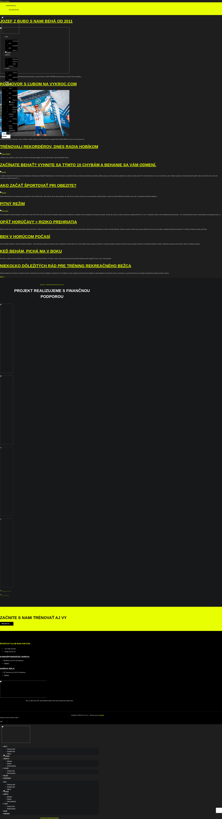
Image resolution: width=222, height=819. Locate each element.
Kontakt (8, 84)
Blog (7, 82)
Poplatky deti (13, 47)
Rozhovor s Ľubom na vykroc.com (38, 84)
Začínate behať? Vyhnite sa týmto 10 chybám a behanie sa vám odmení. (78, 165)
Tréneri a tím (13, 74)
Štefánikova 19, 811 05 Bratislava (13, 660)
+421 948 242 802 (14, 9)
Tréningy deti (13, 42)
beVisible (101, 715)
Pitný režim (12, 203)
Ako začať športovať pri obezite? (38, 185)
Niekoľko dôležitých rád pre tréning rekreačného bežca (65, 266)
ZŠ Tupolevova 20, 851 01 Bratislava (14, 672)
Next (2, 277)
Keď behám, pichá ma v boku (31, 251)
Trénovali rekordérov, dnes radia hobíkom (49, 146)
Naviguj (6, 663)
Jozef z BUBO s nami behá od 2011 (36, 21)
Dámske (15, 59)
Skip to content (4, 1)
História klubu (13, 78)
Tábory (15, 50)
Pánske (15, 61)
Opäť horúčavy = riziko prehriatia (38, 222)
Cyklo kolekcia (12, 65)
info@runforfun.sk (11, 5)
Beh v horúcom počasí (25, 236)
